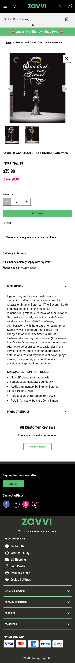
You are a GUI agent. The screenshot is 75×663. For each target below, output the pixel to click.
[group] (37, 88)
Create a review (37, 446)
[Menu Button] (5, 6)
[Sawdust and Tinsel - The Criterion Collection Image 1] (12, 135)
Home (8, 42)
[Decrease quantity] (7, 202)
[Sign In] (60, 6)
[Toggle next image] (65, 88)
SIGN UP (13, 484)
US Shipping (18, 559)
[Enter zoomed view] (67, 59)
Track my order (20, 573)
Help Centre (17, 566)
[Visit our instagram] (25, 504)
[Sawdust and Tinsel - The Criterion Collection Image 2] (32, 135)
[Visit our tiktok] (35, 504)
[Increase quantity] (27, 202)
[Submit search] (15, 6)
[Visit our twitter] (16, 504)
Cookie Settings (20, 579)
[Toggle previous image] (9, 88)
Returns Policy (19, 553)
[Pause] (71, 20)
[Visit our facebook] (6, 504)
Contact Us (17, 546)
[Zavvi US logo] (37, 6)
